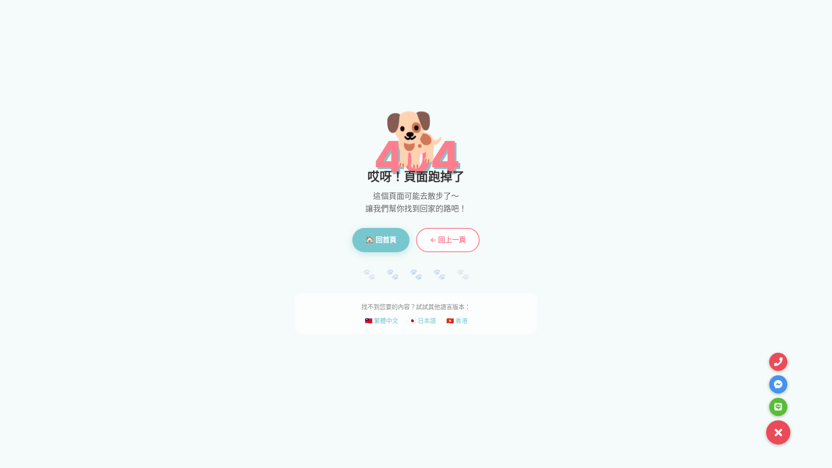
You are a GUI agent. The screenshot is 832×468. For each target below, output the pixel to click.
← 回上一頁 (448, 239)
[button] (778, 432)
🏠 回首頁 (380, 239)
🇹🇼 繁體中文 (381, 320)
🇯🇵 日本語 (422, 320)
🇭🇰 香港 (457, 320)
